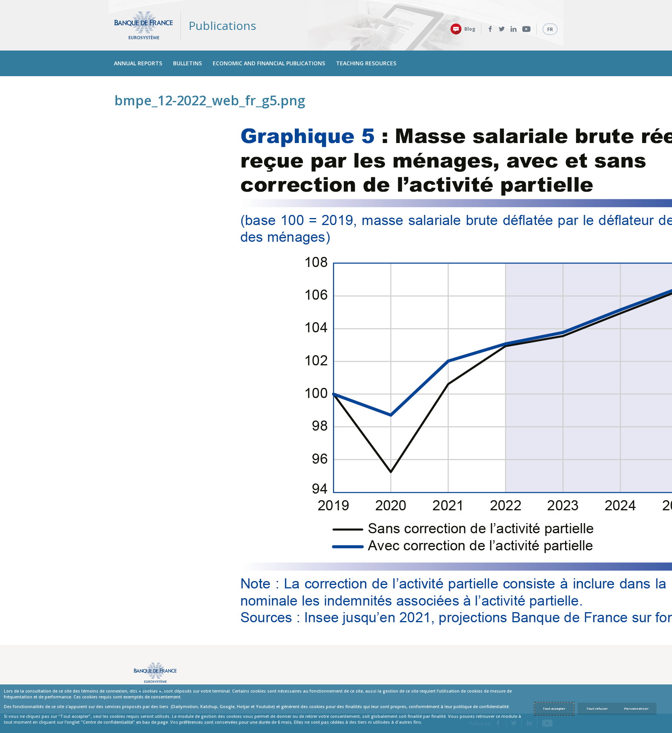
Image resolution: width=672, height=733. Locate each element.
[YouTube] (526, 29)
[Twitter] (502, 29)
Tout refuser (597, 708)
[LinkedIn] (513, 29)
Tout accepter (554, 708)
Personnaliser (636, 708)
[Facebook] (490, 29)
